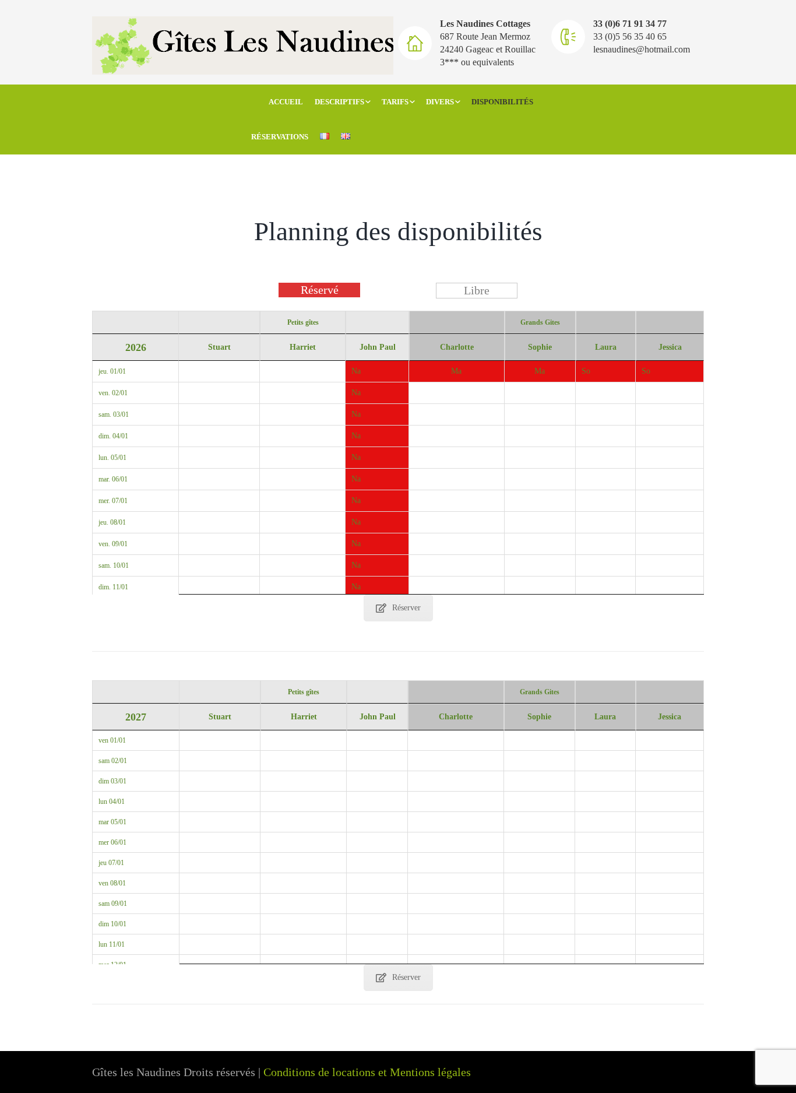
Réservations (279, 136)
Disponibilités (502, 101)
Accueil (286, 101)
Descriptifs (339, 101)
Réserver (406, 607)
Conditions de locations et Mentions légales (367, 1072)
